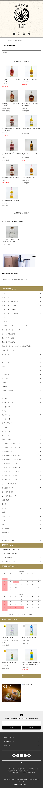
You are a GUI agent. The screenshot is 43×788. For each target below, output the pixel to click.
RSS (29, 772)
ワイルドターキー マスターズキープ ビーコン (11, 80)
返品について (34, 769)
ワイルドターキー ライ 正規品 (31, 128)
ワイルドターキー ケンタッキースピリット (11, 104)
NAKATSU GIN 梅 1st (9, 662)
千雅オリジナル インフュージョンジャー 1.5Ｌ (11, 240)
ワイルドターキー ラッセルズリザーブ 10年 (11, 129)
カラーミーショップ (8, 779)
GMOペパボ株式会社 (29, 779)
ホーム (4, 40)
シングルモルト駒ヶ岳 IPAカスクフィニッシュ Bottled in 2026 (31, 663)
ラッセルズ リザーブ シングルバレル (11, 154)
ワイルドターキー (18, 40)
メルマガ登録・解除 (13, 772)
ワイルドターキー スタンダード (11, 200)
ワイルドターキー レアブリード (11, 177)
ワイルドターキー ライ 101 (29, 79)
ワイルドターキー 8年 (28, 177)
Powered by (11, 784)
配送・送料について (25, 769)
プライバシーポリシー (28, 770)
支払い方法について (14, 769)
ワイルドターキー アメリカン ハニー (31, 154)
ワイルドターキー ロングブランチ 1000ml (31, 104)
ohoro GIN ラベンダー (8, 637)
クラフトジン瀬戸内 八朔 (29, 637)
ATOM (33, 772)
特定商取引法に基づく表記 (15, 770)
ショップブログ (23, 772)
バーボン (10, 40)
